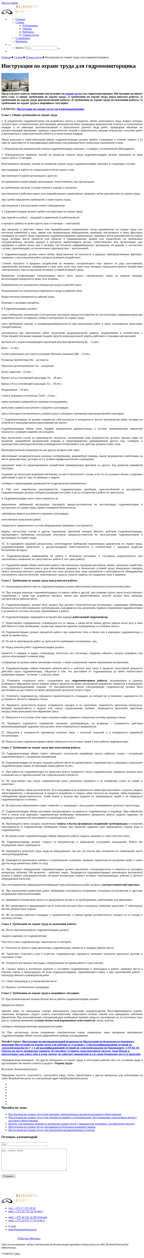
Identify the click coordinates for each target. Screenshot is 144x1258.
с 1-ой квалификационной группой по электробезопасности (69, 1047)
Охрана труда (30, 35)
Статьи (19, 22)
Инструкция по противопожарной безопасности (52, 1041)
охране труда (73, 93)
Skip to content (9, 2)
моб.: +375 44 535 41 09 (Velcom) (27, 1217)
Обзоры (27, 28)
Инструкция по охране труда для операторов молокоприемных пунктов (51, 1130)
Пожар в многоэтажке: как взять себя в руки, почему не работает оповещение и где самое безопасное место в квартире (71, 1052)
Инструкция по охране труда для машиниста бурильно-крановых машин (52, 1126)
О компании (22, 38)
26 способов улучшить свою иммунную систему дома (84, 1050)
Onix (17, 1253)
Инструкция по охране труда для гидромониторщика (50, 109)
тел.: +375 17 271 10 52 (22, 1208)
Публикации (30, 25)
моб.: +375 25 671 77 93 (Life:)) (26, 1220)
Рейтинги (28, 31)
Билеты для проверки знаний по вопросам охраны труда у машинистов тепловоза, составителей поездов (71, 1123)
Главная (20, 19)
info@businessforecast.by (22, 1229)
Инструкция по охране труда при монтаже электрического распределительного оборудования (64, 1114)
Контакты (21, 41)
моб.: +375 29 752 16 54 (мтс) (25, 1211)
